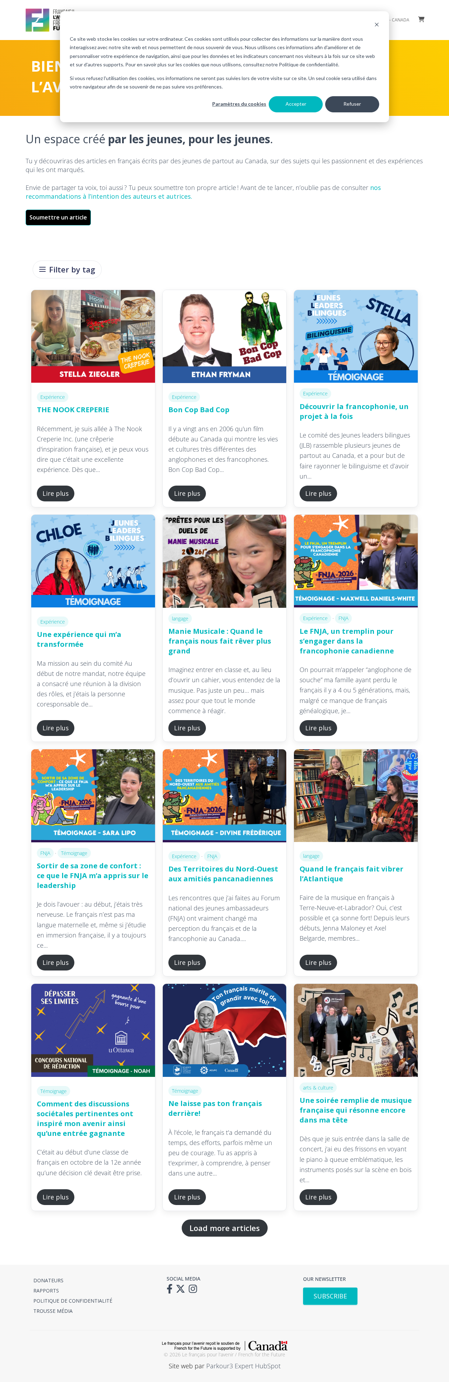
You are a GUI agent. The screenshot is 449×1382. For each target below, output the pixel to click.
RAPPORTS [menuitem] (46, 1290)
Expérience (52, 397)
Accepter (296, 104)
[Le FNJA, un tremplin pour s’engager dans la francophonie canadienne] (356, 561)
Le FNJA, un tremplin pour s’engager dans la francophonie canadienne (347, 641)
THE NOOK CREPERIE (73, 409)
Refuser (352, 104)
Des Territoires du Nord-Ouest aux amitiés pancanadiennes (223, 873)
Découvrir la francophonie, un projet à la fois (354, 411)
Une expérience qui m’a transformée (79, 639)
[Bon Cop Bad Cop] (225, 338)
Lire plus (55, 493)
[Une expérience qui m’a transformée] (93, 563)
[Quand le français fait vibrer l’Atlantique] (356, 797)
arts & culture (318, 1087)
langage (180, 618)
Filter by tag (72, 269)
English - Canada (390, 20)
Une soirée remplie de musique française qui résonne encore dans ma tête (356, 1110)
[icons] (171, 1291)
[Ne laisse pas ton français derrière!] (225, 1032)
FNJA (343, 618)
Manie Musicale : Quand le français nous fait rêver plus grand (219, 641)
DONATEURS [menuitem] (48, 1280)
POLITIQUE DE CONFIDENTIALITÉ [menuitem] (72, 1300)
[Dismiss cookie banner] (376, 25)
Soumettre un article (58, 217)
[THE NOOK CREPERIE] (93, 338)
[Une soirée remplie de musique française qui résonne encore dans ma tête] (356, 1030)
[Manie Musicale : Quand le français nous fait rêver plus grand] (225, 561)
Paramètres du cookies (239, 104)
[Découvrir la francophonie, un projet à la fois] (356, 336)
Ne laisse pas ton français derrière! (215, 1108)
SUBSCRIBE (330, 1296)
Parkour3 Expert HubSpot (243, 1366)
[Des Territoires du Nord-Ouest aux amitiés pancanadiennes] (225, 797)
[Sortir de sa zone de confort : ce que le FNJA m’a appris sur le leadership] (93, 795)
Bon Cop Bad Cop (198, 409)
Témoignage (74, 853)
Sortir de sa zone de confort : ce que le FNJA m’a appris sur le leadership (92, 875)
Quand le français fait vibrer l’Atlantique (351, 873)
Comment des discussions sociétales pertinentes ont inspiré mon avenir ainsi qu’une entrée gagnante (85, 1118)
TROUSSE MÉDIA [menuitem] (53, 1311)
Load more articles (224, 1228)
